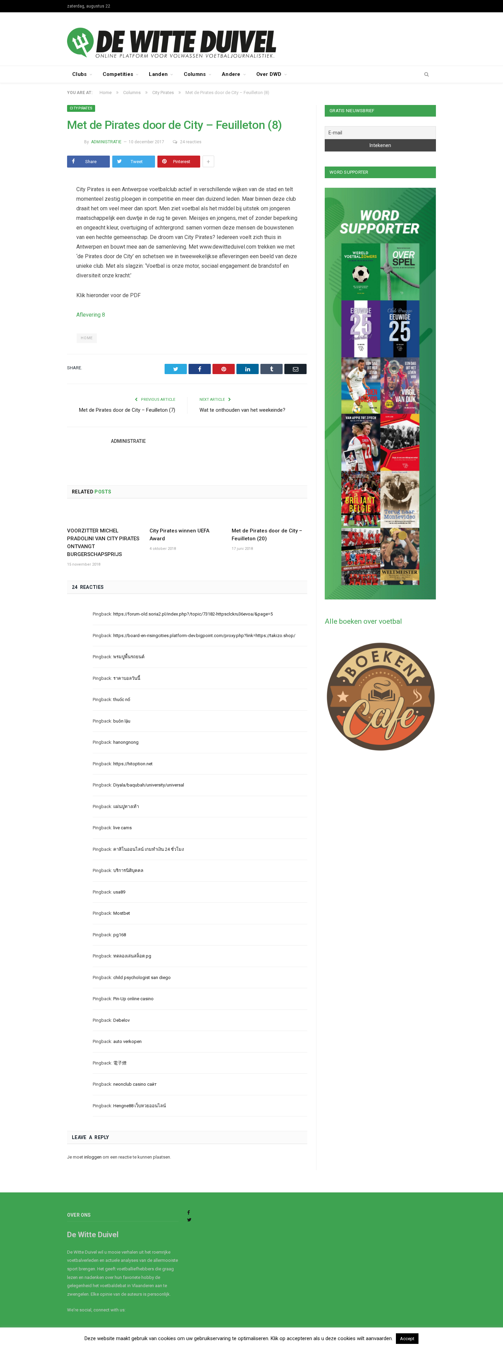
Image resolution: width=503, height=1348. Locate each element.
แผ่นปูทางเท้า (126, 806)
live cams (122, 827)
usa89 (119, 892)
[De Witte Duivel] (251, 38)
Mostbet (121, 913)
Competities (118, 74)
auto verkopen (127, 1041)
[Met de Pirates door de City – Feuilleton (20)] (269, 515)
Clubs (79, 74)
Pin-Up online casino (133, 998)
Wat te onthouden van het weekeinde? (242, 410)
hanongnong (126, 742)
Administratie (106, 142)
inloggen (93, 1157)
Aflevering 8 (90, 315)
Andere (231, 74)
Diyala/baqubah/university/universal (148, 785)
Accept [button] (407, 1338)
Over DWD (268, 74)
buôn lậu (121, 721)
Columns (195, 74)
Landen (158, 74)
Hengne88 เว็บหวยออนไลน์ (139, 1105)
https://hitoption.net (133, 763)
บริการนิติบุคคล (128, 870)
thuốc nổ (121, 699)
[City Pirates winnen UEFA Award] (187, 515)
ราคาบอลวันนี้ (126, 678)
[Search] (426, 74)
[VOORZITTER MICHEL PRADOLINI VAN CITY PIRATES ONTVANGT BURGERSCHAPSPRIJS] (105, 515)
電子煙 (120, 1063)
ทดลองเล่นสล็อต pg (132, 956)
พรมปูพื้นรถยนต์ (128, 656)
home (86, 338)
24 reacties (191, 142)
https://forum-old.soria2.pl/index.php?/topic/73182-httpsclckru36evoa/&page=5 (193, 614)
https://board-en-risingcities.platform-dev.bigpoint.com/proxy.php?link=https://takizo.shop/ (204, 635)
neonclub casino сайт (135, 1084)
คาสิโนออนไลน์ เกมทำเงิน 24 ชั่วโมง (148, 849)
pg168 (119, 934)
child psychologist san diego (142, 977)
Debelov (121, 1020)
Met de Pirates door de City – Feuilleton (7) (127, 410)
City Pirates (81, 108)
